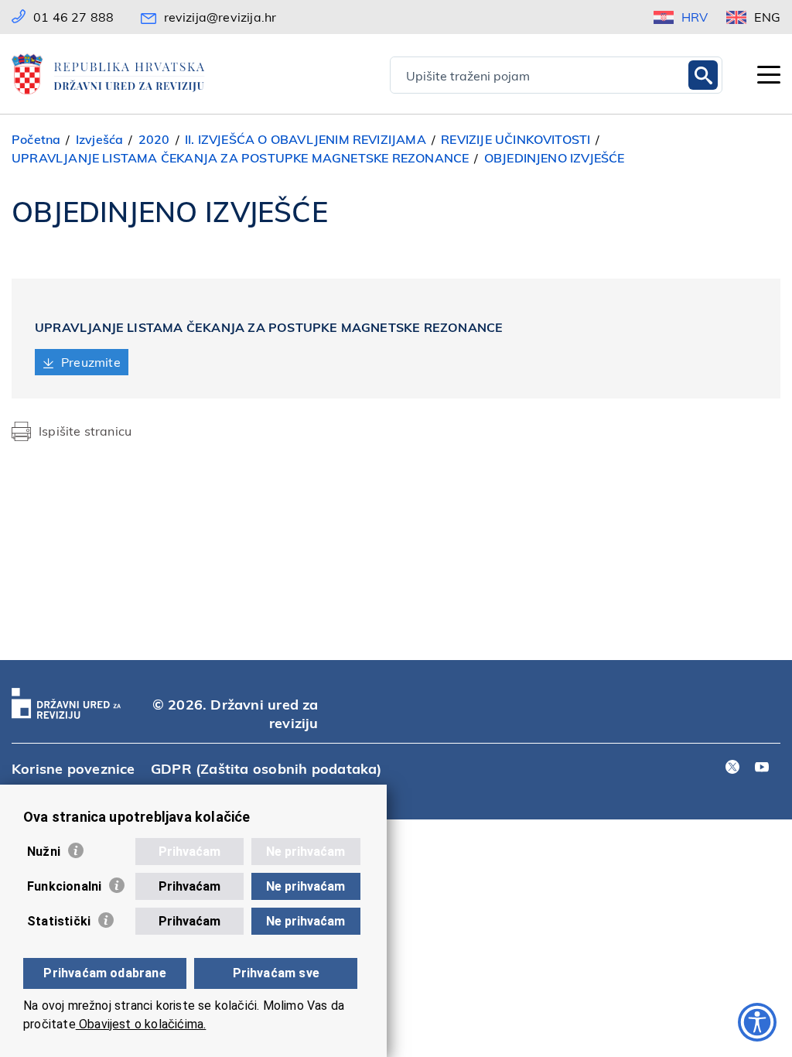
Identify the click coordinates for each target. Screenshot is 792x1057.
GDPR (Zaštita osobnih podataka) (266, 768)
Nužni (43, 851)
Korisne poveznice (73, 768)
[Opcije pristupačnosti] (757, 1022)
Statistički (58, 921)
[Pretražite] (703, 75)
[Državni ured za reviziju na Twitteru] (732, 768)
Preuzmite (91, 362)
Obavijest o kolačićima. (141, 1024)
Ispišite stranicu (85, 430)
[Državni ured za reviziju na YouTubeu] (762, 768)
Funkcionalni (64, 886)
